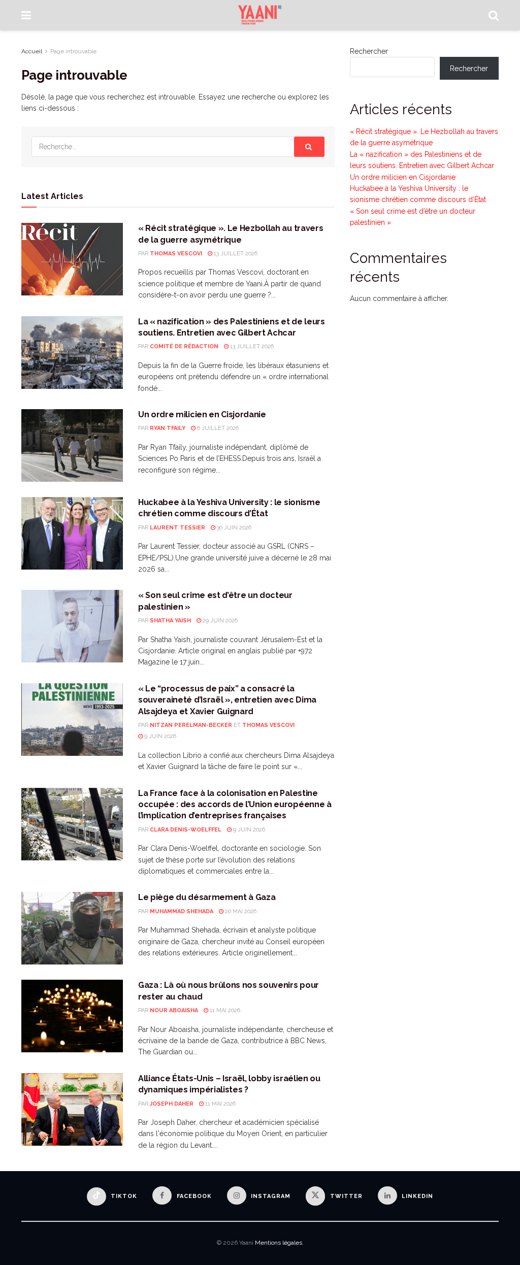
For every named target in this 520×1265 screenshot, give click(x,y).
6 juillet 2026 (217, 428)
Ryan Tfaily (167, 428)
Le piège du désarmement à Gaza (206, 897)
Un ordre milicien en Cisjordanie (202, 414)
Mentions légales (278, 1242)
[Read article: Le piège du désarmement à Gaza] (72, 928)
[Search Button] (494, 15)
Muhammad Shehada (181, 911)
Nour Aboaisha (174, 1010)
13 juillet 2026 (234, 253)
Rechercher (369, 51)
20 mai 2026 (239, 911)
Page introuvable (73, 51)
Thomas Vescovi (176, 253)
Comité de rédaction (184, 346)
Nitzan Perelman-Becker (191, 725)
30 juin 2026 (233, 527)
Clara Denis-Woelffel (185, 829)
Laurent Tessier (177, 527)
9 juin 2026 (159, 736)
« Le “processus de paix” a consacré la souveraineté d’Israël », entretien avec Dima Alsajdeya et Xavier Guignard (227, 700)
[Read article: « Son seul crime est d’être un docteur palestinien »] (72, 626)
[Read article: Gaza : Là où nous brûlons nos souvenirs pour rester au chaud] (72, 1016)
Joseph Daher (171, 1104)
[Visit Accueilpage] (259, 15)
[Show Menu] (26, 15)
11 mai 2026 (224, 1010)
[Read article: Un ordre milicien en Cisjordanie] (72, 445)
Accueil (31, 51)
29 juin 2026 (219, 620)
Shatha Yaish (170, 620)
